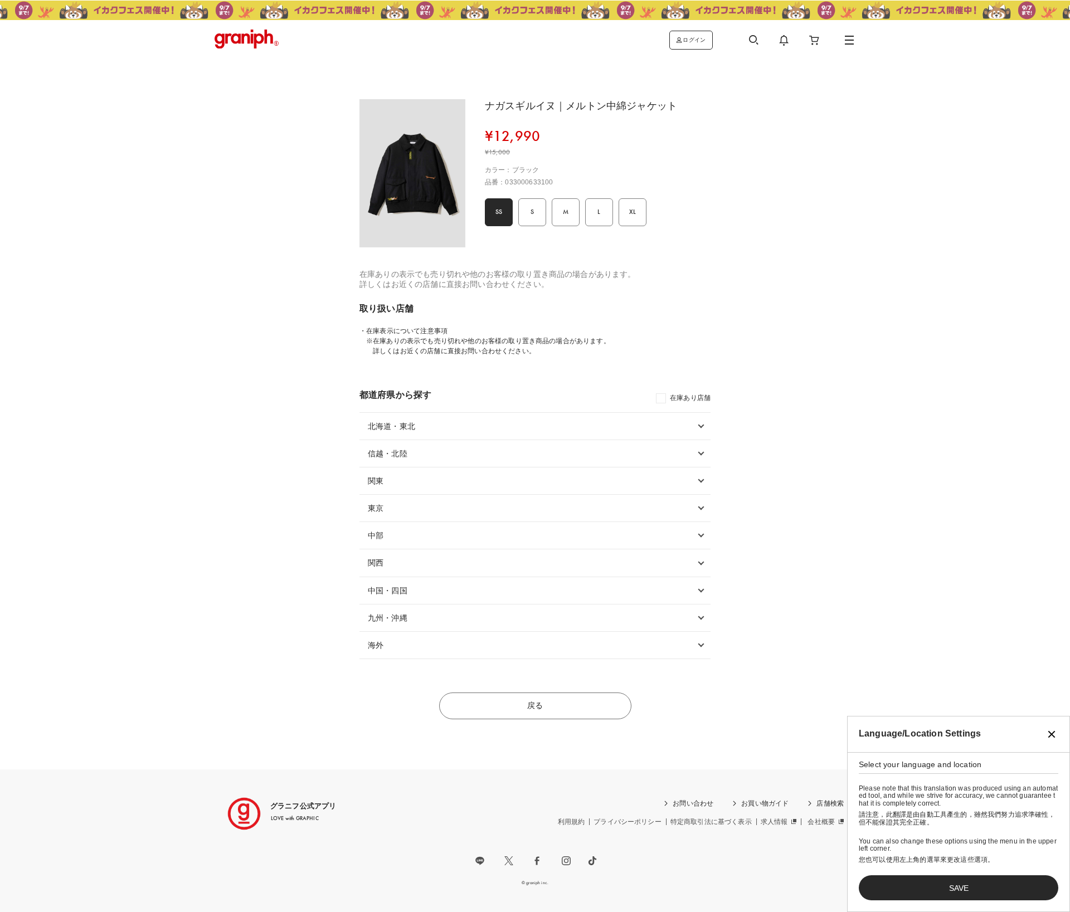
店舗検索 (830, 803)
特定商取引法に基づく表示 (711, 822)
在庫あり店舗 (690, 398)
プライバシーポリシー (628, 822)
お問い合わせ (693, 803)
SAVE (959, 888)
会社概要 (821, 822)
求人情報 (774, 822)
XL (632, 211)
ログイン (694, 40)
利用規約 (571, 822)
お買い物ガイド (765, 803)
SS (498, 211)
